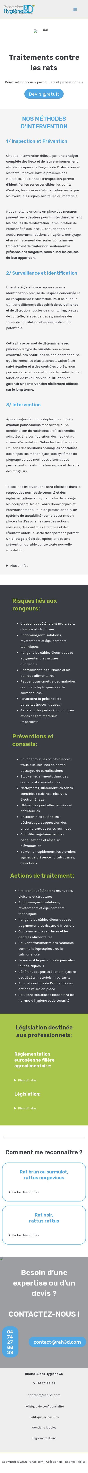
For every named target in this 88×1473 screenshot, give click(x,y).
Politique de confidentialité (44, 1406)
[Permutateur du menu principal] (75, 9)
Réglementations (44, 1438)
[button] (10, 1341)
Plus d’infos (19, 565)
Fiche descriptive (25, 1192)
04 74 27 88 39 (44, 1383)
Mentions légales (44, 1427)
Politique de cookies (44, 1417)
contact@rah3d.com (44, 1395)
